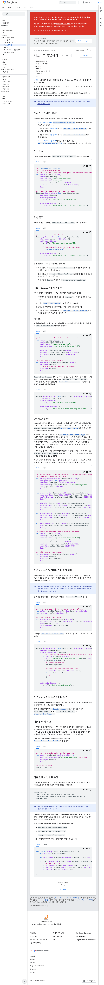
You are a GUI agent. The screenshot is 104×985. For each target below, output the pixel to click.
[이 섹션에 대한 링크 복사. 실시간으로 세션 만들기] (59, 113)
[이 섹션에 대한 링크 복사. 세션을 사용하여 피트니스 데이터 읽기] (74, 570)
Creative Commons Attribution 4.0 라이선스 (67, 898)
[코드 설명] (83, 166)
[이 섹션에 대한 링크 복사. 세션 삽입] (44, 319)
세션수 (36, 80)
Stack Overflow (57, 936)
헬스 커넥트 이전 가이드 (63, 24)
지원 (31, 7)
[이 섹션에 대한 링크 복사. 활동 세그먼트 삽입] (51, 419)
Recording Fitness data (54, 249)
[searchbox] (13, 14)
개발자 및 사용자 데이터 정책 (38, 940)
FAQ (54, 940)
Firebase (32, 962)
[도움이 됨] (87, 50)
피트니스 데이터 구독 (45, 123)
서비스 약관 (33, 936)
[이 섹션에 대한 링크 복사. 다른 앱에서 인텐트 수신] (60, 777)
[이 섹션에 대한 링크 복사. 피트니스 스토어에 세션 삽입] (64, 288)
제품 (39, 50)
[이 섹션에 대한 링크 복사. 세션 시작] (45, 151)
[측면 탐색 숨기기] (24, 981)
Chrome (32, 959)
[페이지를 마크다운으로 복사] (67, 55)
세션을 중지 (53, 135)
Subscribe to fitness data (51, 169)
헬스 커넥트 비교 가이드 (69, 26)
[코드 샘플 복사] (90, 166)
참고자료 (17, 7)
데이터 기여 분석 (51, 591)
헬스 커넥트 (37, 30)
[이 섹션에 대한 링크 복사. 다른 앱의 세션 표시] (56, 722)
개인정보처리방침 (39, 981)
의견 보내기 (86, 56)
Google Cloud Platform (37, 966)
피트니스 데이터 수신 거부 (47, 141)
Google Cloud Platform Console (86, 940)
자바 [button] (44, 162)
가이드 (9, 7)
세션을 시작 (53, 129)
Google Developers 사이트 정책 (84, 900)
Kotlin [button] (38, 162)
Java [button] (45, 844)
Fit (15, 2)
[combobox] (69, 2)
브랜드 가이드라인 (35, 943)
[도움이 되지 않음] (90, 50)
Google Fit (46, 50)
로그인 (100, 2)
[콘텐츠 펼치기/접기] (46, 61)
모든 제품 (32, 972)
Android (32, 956)
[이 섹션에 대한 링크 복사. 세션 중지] (45, 217)
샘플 (25, 7)
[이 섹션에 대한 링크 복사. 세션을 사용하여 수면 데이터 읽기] (70, 697)
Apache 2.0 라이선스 (43, 900)
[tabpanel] (63, 187)
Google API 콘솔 (81, 936)
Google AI (33, 969)
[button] (13, 25)
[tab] (38, 161)
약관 (31, 981)
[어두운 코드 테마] (87, 166)
